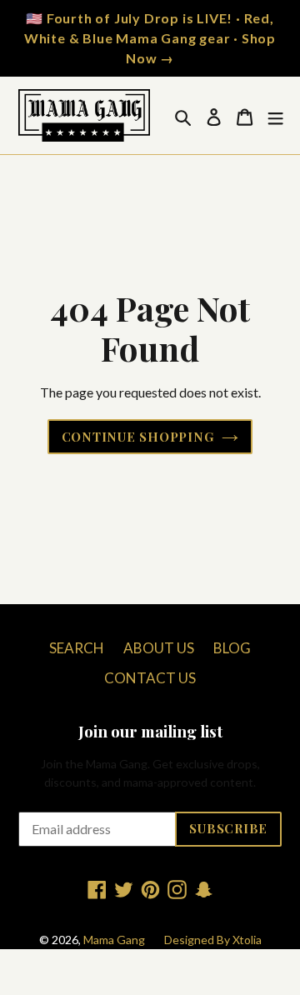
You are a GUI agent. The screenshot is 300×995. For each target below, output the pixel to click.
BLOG (232, 648)
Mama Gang (114, 939)
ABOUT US (158, 648)
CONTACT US (150, 678)
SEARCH (76, 648)
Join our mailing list (150, 731)
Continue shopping (138, 436)
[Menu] (276, 115)
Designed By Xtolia (213, 939)
